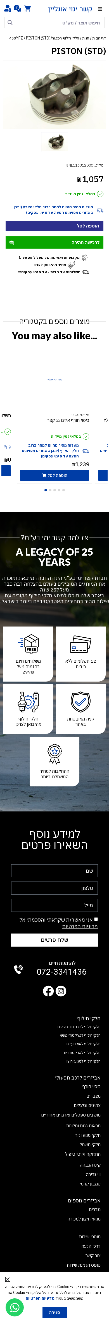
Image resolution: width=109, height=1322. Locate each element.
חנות (85, 38)
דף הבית (99, 38)
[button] (100, 9)
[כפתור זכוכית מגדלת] (10, 22)
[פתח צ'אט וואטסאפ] (15, 1307)
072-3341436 (62, 968)
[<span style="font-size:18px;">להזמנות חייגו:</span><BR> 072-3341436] (18, 969)
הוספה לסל (88, 226)
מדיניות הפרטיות (80, 926)
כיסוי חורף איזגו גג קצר (68, 420)
